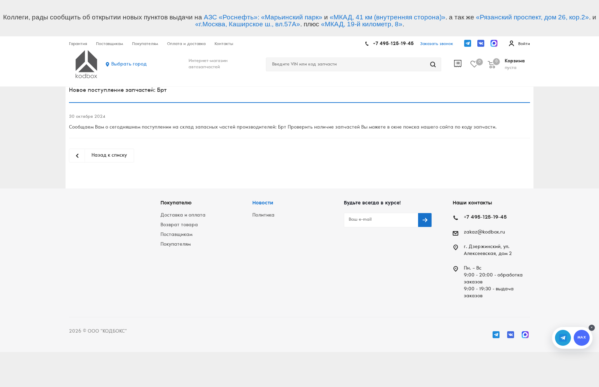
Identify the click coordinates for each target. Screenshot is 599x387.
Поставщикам (176, 234)
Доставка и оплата (183, 215)
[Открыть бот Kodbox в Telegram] (563, 338)
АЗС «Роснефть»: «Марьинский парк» (263, 17)
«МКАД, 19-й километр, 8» (361, 24)
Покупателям (175, 244)
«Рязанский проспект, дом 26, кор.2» (532, 17)
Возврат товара (179, 225)
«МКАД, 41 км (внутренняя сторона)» (387, 17)
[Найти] (433, 64)
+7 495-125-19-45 (393, 44)
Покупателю (176, 203)
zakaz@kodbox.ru (484, 232)
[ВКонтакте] (481, 43)
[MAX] (494, 43)
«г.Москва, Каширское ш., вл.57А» (247, 24)
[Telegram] (467, 43)
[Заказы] (462, 64)
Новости (262, 203)
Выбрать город (129, 64)
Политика (263, 215)
